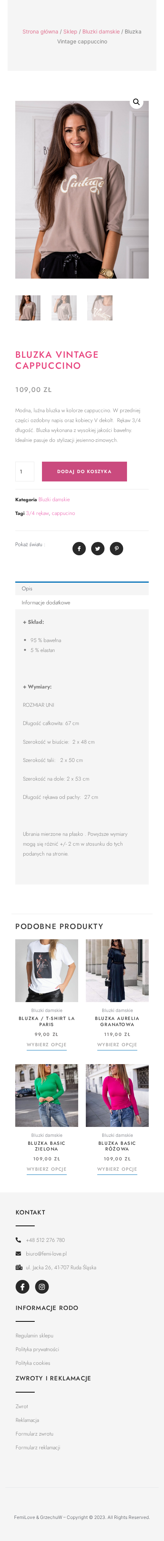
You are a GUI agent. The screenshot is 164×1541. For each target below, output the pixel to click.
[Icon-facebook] (22, 1287)
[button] (136, 102)
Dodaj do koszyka (84, 471)
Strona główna (40, 31)
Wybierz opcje (47, 1045)
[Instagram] (42, 1287)
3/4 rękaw (37, 513)
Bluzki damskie (101, 31)
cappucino (63, 513)
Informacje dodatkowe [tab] (46, 602)
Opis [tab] (27, 588)
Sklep (70, 31)
